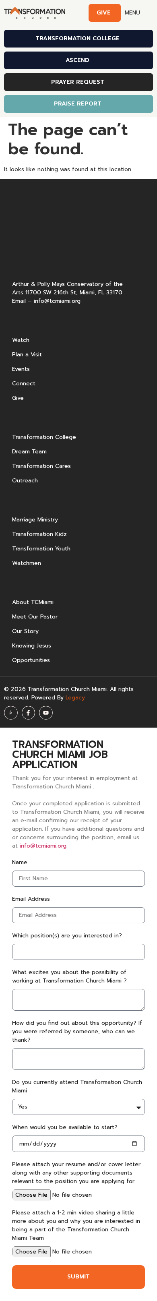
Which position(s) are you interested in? (67, 935)
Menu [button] (132, 12)
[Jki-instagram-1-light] (11, 713)
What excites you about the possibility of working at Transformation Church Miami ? (69, 976)
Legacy (75, 697)
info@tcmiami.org (57, 301)
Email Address (31, 899)
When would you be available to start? (65, 1127)
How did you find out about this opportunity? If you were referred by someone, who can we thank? (77, 1031)
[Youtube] (46, 713)
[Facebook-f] (28, 713)
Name (19, 862)
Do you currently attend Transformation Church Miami (77, 1086)
